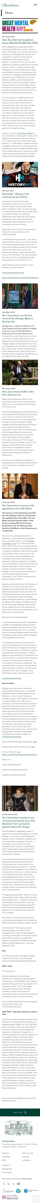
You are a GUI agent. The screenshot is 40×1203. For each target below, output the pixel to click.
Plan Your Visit (27, 1153)
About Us (5, 1153)
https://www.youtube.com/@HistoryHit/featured (20, 278)
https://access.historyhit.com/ (13, 272)
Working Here (7, 1169)
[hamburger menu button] (35, 4)
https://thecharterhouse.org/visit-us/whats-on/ (20, 754)
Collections (26, 1160)
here (35, 742)
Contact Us (6, 1165)
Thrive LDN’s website (24, 133)
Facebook (3, 1183)
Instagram (13, 1184)
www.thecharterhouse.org (11, 678)
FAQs (4, 1160)
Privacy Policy (7, 1172)
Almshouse (6, 1157)
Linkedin (8, 1183)
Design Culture (27, 1179)
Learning (25, 1157)
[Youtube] (18, 1183)
